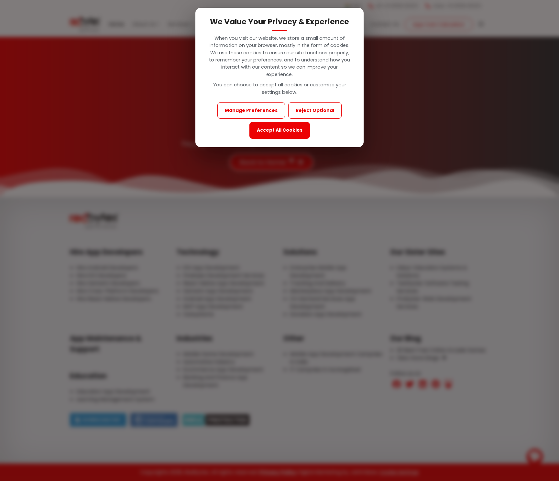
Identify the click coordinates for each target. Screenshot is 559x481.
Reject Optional (315, 110)
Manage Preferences (251, 110)
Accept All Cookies (279, 130)
